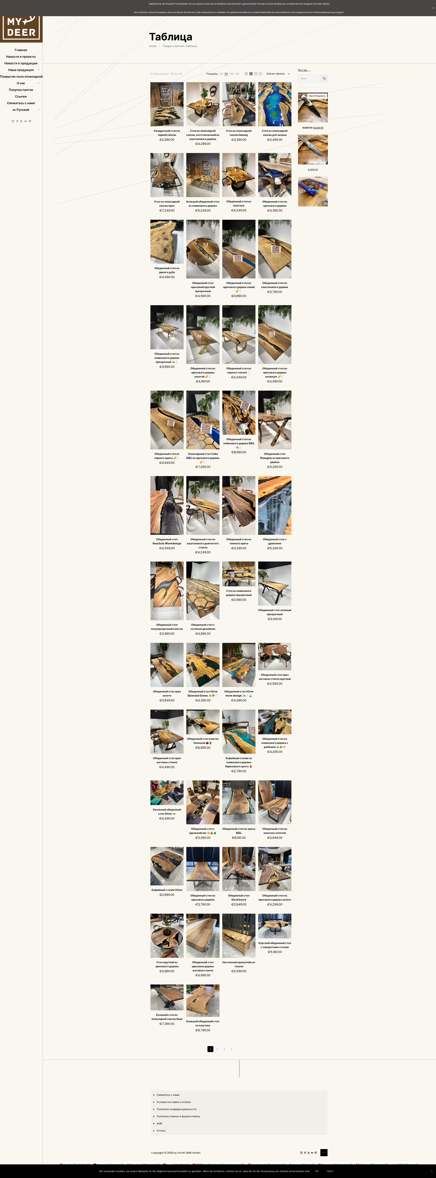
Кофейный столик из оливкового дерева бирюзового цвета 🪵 (238, 762)
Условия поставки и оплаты (174, 1102)
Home (153, 46)
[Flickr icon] (25, 121)
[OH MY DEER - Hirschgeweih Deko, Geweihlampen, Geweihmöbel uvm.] (21, 22)
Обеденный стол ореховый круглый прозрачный (203, 287)
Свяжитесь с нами (168, 1095)
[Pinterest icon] (30, 121)
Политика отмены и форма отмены (178, 1116)
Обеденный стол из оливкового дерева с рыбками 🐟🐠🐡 (274, 743)
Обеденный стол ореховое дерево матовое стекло (203, 966)
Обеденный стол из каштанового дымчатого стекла (203, 543)
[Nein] (431, 1171)
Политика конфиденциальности (176, 1109)
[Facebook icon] (17, 121)
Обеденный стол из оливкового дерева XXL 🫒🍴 (238, 443)
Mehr (330, 1171)
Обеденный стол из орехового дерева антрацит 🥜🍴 (274, 372)
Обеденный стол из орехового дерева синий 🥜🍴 (239, 287)
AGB (159, 1123)
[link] (221, 74)
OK (317, 1171)
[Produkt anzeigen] (179, 87)
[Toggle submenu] (38, 70)
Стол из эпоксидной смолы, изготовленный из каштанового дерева (202, 135)
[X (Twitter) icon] (21, 121)
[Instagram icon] (13, 121)
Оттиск (161, 1130)
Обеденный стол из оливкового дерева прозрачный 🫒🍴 (166, 358)
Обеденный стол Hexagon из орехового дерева (274, 458)
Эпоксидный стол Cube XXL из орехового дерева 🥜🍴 (202, 458)
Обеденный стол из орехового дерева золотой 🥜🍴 (202, 372)
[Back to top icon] (324, 1152)
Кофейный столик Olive (167, 890)
